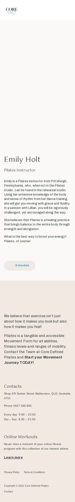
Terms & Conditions (34, 472)
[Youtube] (33, 371)
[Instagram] (15, 252)
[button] (67, 10)
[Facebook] (6, 252)
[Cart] (57, 10)
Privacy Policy (11, 472)
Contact (8, 491)
